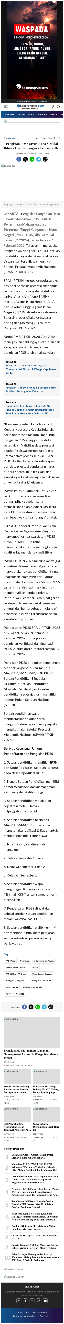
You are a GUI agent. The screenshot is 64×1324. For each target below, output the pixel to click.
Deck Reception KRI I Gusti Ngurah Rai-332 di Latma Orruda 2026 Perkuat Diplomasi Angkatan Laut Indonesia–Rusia (35, 1179)
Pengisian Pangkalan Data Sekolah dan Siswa (17, 980)
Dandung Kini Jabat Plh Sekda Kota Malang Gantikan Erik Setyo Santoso (34, 1227)
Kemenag (25, 961)
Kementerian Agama (44, 961)
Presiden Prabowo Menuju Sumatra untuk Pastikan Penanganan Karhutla (30, 389)
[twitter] (25, 1300)
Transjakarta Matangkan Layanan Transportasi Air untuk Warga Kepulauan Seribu (30, 369)
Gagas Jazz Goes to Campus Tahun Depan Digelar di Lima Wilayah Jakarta (32, 1156)
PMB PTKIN (12, 987)
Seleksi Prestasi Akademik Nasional (34, 987)
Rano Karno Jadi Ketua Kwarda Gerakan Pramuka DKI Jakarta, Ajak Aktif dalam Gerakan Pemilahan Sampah (32, 1204)
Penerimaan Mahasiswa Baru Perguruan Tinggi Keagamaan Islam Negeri (43, 974)
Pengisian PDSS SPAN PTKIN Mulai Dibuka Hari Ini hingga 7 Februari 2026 (43, 980)
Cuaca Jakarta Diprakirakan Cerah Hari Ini (46, 1127)
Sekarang (9, 138)
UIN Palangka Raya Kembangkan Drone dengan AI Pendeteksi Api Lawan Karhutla (16, 1128)
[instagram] (32, 1300)
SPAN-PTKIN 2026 (15, 994)
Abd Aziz (11, 961)
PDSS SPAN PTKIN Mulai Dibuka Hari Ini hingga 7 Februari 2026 (17, 974)
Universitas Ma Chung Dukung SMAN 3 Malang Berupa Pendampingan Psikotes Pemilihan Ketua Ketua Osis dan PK (29, 409)
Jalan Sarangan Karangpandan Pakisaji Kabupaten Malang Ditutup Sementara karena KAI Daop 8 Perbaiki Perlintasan (35, 1257)
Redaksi (19, 153)
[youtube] (45, 1300)
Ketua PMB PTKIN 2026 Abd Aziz (17, 967)
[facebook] (18, 1300)
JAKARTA (11, 214)
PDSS (35, 967)
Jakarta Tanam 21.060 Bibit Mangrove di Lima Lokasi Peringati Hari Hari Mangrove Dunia (35, 1246)
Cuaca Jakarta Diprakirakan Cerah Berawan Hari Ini (34, 1237)
